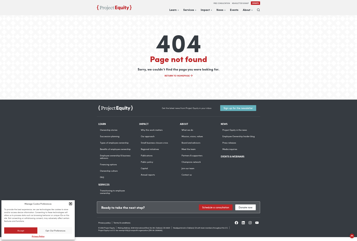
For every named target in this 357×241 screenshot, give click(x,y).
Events (234, 10)
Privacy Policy (38, 236)
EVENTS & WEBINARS (232, 156)
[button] (70, 203)
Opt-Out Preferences (55, 230)
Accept (20, 230)
